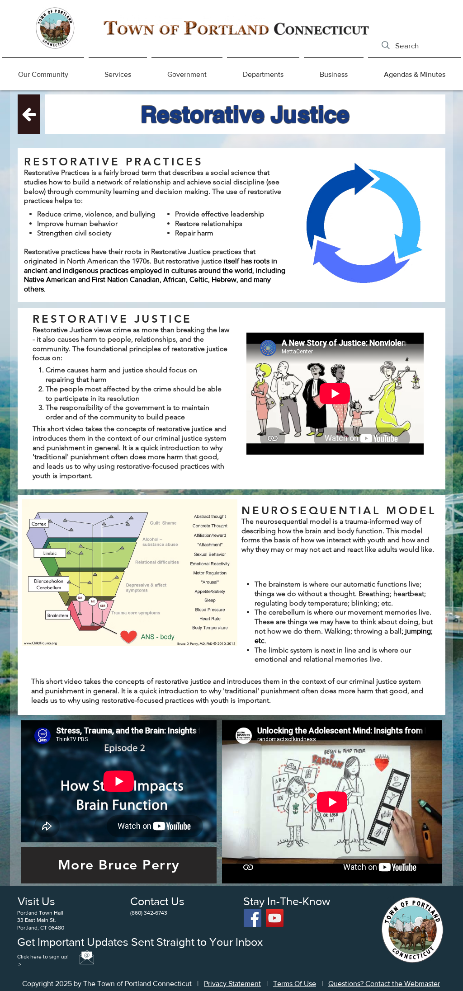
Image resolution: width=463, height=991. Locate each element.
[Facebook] (252, 918)
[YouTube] (274, 918)
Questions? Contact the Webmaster (384, 983)
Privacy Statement (232, 983)
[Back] (29, 114)
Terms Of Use (294, 983)
